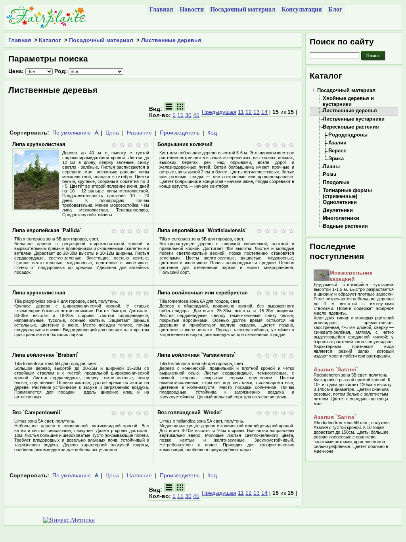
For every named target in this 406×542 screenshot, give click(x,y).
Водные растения (345, 226)
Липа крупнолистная (38, 144)
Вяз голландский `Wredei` (189, 412)
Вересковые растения (351, 127)
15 (180, 115)
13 (256, 112)
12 (248, 112)
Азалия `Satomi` (336, 369)
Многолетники (341, 218)
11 (241, 112)
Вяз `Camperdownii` (37, 412)
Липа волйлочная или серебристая (202, 293)
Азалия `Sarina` (335, 417)
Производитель (179, 132)
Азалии (337, 143)
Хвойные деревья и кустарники (348, 101)
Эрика (336, 158)
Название (139, 132)
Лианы (331, 166)
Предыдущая (219, 112)
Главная (19, 40)
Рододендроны (348, 135)
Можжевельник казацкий (350, 275)
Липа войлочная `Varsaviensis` (196, 355)
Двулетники (338, 210)
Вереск (337, 151)
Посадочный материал (101, 40)
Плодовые (336, 182)
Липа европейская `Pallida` (46, 230)
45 (196, 115)
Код (212, 132)
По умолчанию (71, 132)
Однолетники (340, 202)
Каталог (50, 40)
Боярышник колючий (185, 144)
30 (188, 115)
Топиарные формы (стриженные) (347, 193)
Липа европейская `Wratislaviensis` (202, 230)
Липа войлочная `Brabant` (45, 355)
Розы (329, 174)
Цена (112, 132)
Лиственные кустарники (354, 119)
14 (264, 112)
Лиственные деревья (171, 40)
